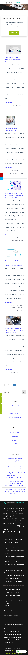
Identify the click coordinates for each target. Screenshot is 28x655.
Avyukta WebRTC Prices (11, 578)
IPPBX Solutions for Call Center (13, 562)
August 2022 (14, 436)
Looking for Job (14, 406)
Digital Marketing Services (12, 589)
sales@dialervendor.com (14, 611)
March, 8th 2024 (16, 238)
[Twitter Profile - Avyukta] (8, 532)
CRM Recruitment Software (12, 559)
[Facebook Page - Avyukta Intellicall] (11, 532)
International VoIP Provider (12, 587)
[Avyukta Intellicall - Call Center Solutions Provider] (13, 2)
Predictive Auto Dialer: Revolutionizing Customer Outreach (13, 60)
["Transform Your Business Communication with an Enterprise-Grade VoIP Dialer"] (14, 253)
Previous (8, 385)
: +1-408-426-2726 (12, 620)
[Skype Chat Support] (1, 178)
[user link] (22, 111)
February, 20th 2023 (16, 305)
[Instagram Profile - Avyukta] (18, 532)
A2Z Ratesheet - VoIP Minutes (13, 581)
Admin (20, 310)
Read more (8, 102)
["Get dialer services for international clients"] (10, 120)
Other (14, 410)
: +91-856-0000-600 (14, 615)
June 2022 (14, 444)
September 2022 (14, 432)
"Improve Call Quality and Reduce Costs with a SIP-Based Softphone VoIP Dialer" (14, 330)
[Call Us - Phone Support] (1, 175)
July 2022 (14, 440)
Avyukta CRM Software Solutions (14, 575)
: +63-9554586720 (17, 624)
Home (14, 9)
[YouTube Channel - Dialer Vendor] (5, 532)
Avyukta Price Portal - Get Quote (14, 548)
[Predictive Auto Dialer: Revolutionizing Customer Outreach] (15, 49)
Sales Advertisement (17, 108)
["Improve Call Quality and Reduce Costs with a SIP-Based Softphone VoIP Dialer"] (13, 320)
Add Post (14, 33)
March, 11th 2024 (16, 170)
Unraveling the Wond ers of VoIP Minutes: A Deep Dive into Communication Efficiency (14, 196)
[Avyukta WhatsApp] (21, 651)
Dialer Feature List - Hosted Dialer (14, 556)
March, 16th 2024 (16, 105)
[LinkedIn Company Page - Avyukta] (15, 532)
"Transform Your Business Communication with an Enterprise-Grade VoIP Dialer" (14, 263)
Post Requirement (17, 307)
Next (23, 385)
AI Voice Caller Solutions (11, 592)
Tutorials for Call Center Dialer (13, 539)
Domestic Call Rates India (12, 584)
